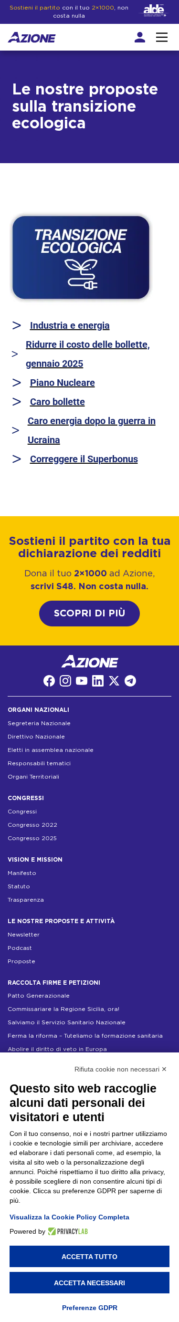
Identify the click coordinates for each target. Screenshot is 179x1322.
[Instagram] (65, 681)
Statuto (19, 886)
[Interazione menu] (161, 37)
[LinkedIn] (98, 681)
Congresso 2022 (32, 825)
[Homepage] (32, 37)
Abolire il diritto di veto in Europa (57, 1049)
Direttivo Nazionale (36, 736)
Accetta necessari (89, 1283)
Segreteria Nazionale (39, 723)
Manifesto (22, 873)
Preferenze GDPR (89, 1308)
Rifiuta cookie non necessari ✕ (120, 1069)
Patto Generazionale (39, 996)
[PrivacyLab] (66, 1231)
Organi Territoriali (33, 777)
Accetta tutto (89, 1256)
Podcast (20, 948)
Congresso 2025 (32, 838)
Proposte (21, 961)
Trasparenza (26, 900)
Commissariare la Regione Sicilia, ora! (63, 1009)
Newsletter (24, 934)
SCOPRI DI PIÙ (89, 613)
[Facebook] (49, 681)
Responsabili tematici (39, 763)
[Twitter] (114, 681)
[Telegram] (130, 681)
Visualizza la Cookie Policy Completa (69, 1217)
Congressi (22, 811)
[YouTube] (81, 681)
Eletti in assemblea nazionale (51, 750)
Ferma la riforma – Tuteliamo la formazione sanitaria (85, 1036)
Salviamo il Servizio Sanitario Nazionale (67, 1022)
